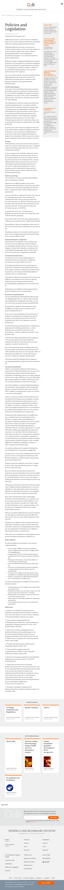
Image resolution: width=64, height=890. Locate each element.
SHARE (5, 805)
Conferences (28, 855)
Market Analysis (31, 708)
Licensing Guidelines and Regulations (12, 710)
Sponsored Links (29, 862)
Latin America (9, 845)
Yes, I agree (46, 883)
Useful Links (28, 869)
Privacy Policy (32, 821)
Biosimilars (46, 840)
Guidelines (8, 864)
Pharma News (28, 865)
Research (26, 850)
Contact (53, 878)
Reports (7, 870)
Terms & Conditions (28, 878)
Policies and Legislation (26, 15)
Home (3, 15)
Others (46, 708)
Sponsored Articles (30, 858)
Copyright (46, 878)
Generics (27, 840)
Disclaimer (39, 878)
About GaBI (10, 741)
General (26, 843)
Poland (17, 15)
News (25, 846)
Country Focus (10, 15)
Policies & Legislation (12, 867)
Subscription (47, 858)
